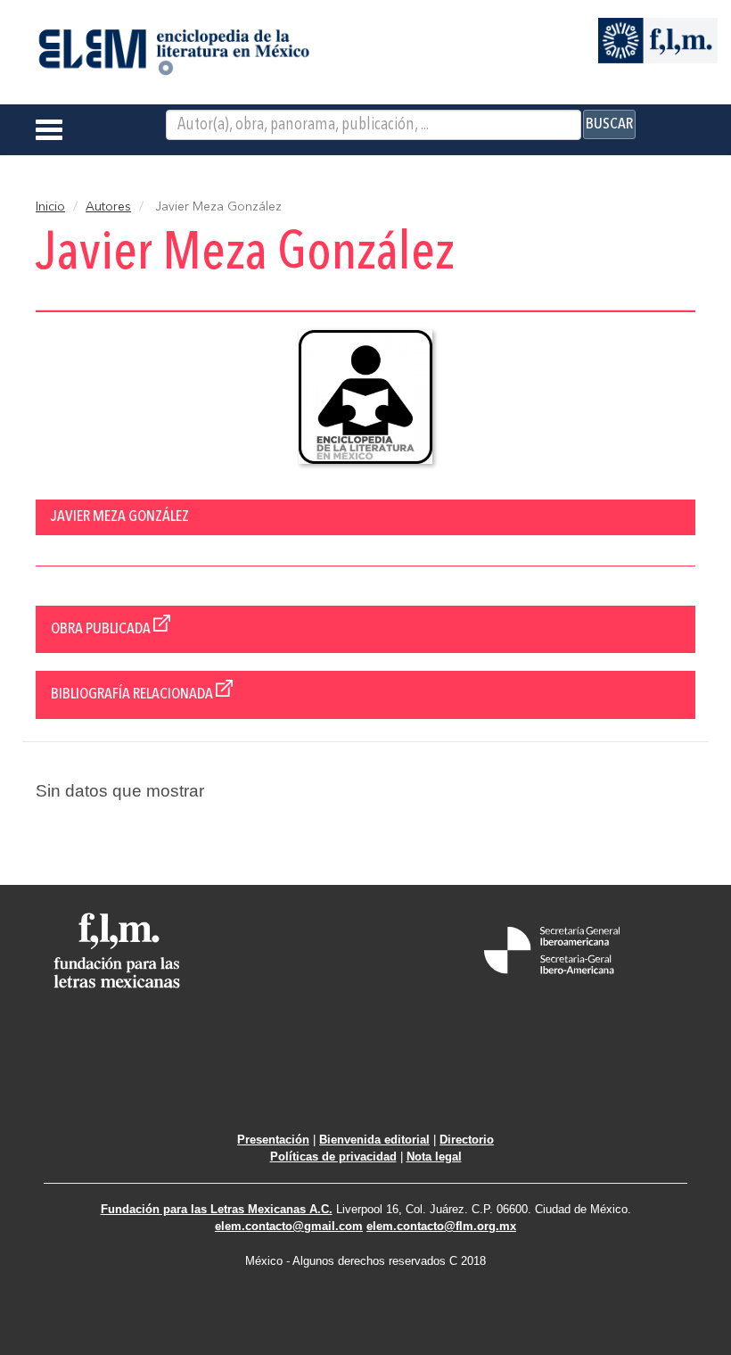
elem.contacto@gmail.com (289, 1226)
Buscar (609, 124)
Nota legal (434, 1156)
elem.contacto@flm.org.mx (441, 1226)
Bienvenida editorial (374, 1139)
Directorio (466, 1139)
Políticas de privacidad (333, 1156)
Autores (108, 207)
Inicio (50, 207)
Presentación (273, 1139)
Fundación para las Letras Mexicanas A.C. (217, 1209)
